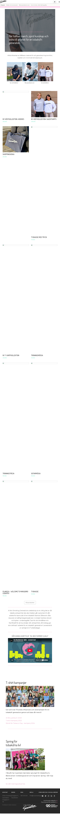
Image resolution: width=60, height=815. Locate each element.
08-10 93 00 (24, 795)
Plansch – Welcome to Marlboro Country (15, 592)
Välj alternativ (16, 114)
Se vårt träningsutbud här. (15, 784)
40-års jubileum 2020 (14, 718)
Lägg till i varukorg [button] (44, 232)
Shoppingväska (8, 154)
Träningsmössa (37, 355)
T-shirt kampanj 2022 (14, 720)
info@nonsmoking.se (36, 795)
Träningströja (8, 473)
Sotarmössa (35, 473)
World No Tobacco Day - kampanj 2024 (20, 723)
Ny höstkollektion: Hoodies (13, 119)
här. (57, 802)
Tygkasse (34, 591)
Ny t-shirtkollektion (11, 355)
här (56, 800)
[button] (54, 1)
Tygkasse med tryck (39, 237)
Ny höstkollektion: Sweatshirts (43, 119)
